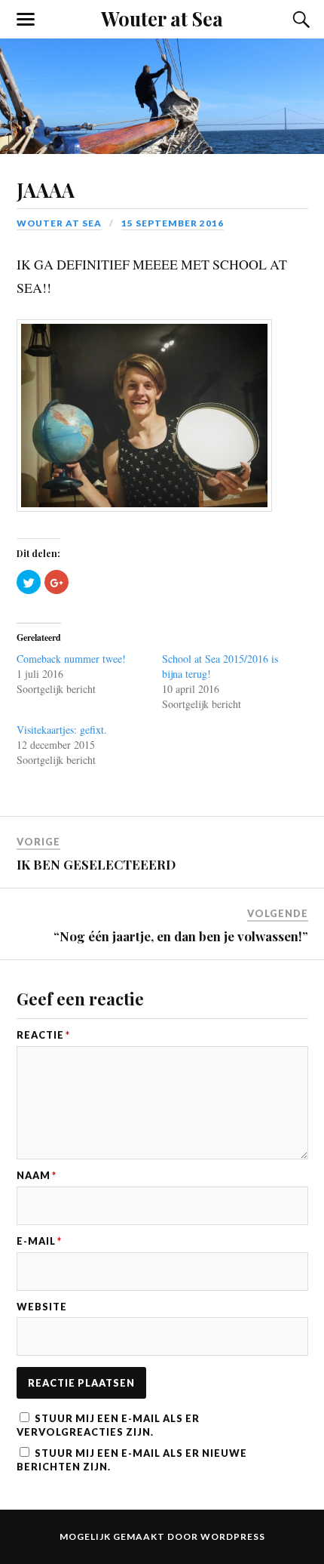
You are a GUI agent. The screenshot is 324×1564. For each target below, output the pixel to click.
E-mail (39, 1234)
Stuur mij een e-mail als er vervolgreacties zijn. (108, 1418)
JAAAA (46, 189)
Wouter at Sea (162, 18)
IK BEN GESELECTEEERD (96, 857)
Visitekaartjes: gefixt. (62, 723)
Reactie (43, 1028)
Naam (37, 1169)
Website (42, 1300)
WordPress (232, 1529)
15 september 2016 (172, 223)
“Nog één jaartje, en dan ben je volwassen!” (180, 929)
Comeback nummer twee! (71, 652)
